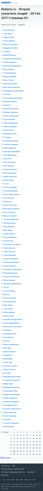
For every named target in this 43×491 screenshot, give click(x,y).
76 (21, 454)
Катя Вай (6, 373)
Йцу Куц (6, 294)
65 (17, 451)
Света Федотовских (11, 194)
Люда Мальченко (10, 405)
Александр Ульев (10, 391)
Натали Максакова (10, 141)
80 (33, 454)
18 (33, 435)
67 (24, 451)
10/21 (12, 479)
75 (17, 454)
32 (14, 441)
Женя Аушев (8, 180)
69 (30, 451)
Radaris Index (5, 458)
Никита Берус (8, 316)
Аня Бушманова (9, 302)
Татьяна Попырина (10, 144)
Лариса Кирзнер (9, 412)
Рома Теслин (8, 80)
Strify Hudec (8, 305)
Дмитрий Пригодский (11, 377)
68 (27, 451)
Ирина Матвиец (9, 55)
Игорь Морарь (9, 312)
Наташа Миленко (10, 237)
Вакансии (30, 472)
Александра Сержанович (13, 91)
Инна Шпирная (9, 227)
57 (30, 448)
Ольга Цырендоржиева (12, 98)
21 (11, 438)
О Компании (5, 466)
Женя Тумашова (9, 416)
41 (11, 445)
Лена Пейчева (8, 30)
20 (40, 435)
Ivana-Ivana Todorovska (12, 327)
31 (11, 441)
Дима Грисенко (9, 369)
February (21, 25)
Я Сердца (7, 137)
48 (33, 445)
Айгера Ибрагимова (11, 323)
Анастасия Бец (9, 291)
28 (33, 438)
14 (20, 435)
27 (30, 438)
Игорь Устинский (10, 205)
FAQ (13, 466)
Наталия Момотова (11, 219)
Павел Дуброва (9, 148)
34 (21, 441)
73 (11, 454)
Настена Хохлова (10, 366)
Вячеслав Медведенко (12, 66)
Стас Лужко (8, 309)
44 (21, 445)
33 (17, 441)
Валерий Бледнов (10, 273)
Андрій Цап (7, 355)
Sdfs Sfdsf (7, 159)
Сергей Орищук (9, 73)
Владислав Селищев (11, 394)
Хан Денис (7, 330)
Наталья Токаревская (12, 409)
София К (6, 51)
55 (24, 448)
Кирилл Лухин (8, 37)
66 (21, 451)
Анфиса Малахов (10, 177)
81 (36, 454)
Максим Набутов (10, 102)
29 (37, 438)
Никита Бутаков (9, 298)
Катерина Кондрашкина (12, 319)
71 (36, 451)
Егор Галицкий (9, 119)
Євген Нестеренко (10, 259)
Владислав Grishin (10, 48)
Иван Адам (7, 230)
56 (27, 448)
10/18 (25, 479)
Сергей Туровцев (10, 123)
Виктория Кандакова (11, 87)
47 (30, 445)
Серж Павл (7, 362)
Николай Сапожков (11, 109)
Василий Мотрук (9, 334)
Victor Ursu (7, 202)
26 (27, 438)
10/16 (34, 479)
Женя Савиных (9, 280)
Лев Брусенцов (9, 223)
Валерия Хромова (10, 112)
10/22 (8, 479)
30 (40, 438)
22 (14, 438)
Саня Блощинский (10, 191)
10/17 (29, 479)
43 (17, 445)
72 (40, 451)
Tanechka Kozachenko (12, 244)
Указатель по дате (8, 25)
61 (11, 451)
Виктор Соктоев (9, 216)
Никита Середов (10, 127)
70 (33, 451)
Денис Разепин (9, 352)
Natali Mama (8, 359)
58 (33, 448)
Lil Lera (6, 184)
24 (21, 438)
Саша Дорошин (9, 255)
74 (14, 454)
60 (40, 448)
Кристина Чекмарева (11, 152)
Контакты (4, 475)
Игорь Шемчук (9, 41)
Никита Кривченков (11, 344)
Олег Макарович (9, 155)
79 (30, 454)
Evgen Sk (6, 105)
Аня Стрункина (9, 212)
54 (21, 448)
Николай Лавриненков (12, 284)
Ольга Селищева (10, 187)
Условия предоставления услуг (12, 469)
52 (14, 448)
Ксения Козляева (10, 169)
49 (37, 445)
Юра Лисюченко (9, 173)
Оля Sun (6, 341)
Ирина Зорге (8, 384)
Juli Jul (6, 287)
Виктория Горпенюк (11, 209)
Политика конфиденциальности (13, 472)
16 (27, 435)
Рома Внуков (8, 337)
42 (14, 445)
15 (23, 435)
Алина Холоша (9, 234)
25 (24, 438)
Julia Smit (7, 419)
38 (33, 441)
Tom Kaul (6, 94)
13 (17, 435)
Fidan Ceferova (9, 248)
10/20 (17, 479)
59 (37, 448)
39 (37, 441)
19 (36, 435)
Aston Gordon (8, 130)
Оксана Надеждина (11, 116)
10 (40, 432)
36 (27, 441)
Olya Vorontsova (9, 162)
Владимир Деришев (11, 387)
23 (17, 438)
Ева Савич (7, 348)
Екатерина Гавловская (12, 59)
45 (24, 445)
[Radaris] (6, 2)
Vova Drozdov (8, 198)
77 (24, 454)
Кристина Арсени (10, 84)
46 (27, 445)
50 (40, 445)
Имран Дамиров (9, 77)
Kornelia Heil (8, 241)
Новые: (3, 479)
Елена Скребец (9, 266)
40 (40, 441)
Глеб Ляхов (7, 34)
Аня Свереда (8, 166)
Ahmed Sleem (8, 427)
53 (17, 448)
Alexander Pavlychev (11, 277)
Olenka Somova (9, 252)
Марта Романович (10, 44)
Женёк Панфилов (10, 398)
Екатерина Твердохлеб (12, 269)
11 (11, 435)
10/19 (21, 479)
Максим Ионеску (10, 134)
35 (24, 441)
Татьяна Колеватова (11, 380)
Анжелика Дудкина (11, 402)
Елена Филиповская (11, 262)
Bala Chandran (8, 69)
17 (30, 435)
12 (14, 435)
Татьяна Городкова (11, 423)
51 (11, 448)
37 (30, 441)
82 (40, 454)
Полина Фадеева (10, 62)
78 (27, 454)
